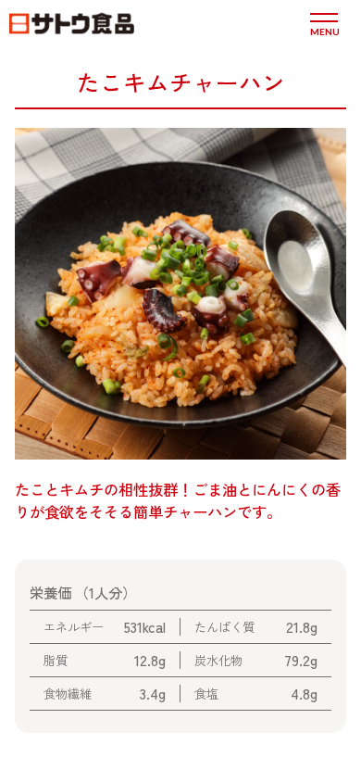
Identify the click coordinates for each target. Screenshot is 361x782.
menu (324, 31)
